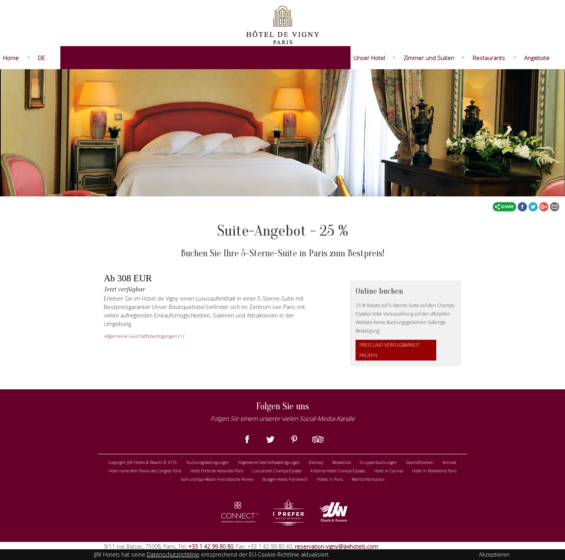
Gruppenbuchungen (378, 462)
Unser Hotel (369, 57)
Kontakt (449, 462)
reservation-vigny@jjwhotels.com (336, 546)
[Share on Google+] (544, 206)
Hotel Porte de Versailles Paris (216, 471)
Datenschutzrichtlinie (173, 554)
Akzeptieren (494, 554)
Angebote (537, 57)
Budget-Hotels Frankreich (285, 479)
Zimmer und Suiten (429, 57)
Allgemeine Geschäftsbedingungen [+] (144, 336)
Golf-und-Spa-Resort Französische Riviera (217, 479)
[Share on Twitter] (533, 206)
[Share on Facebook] (523, 206)
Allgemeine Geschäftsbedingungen (269, 462)
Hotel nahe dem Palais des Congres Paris (144, 471)
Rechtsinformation (368, 479)
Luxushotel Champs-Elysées (276, 471)
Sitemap (316, 462)
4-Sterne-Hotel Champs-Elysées (337, 471)
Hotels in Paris (330, 479)
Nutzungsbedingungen (207, 462)
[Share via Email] (554, 206)
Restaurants (489, 57)
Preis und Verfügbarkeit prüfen (389, 350)
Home (11, 57)
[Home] (282, 24)
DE (41, 57)
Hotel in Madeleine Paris (434, 471)
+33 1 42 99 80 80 (210, 546)
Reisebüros (341, 462)
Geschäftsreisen (420, 462)
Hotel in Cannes (388, 471)
